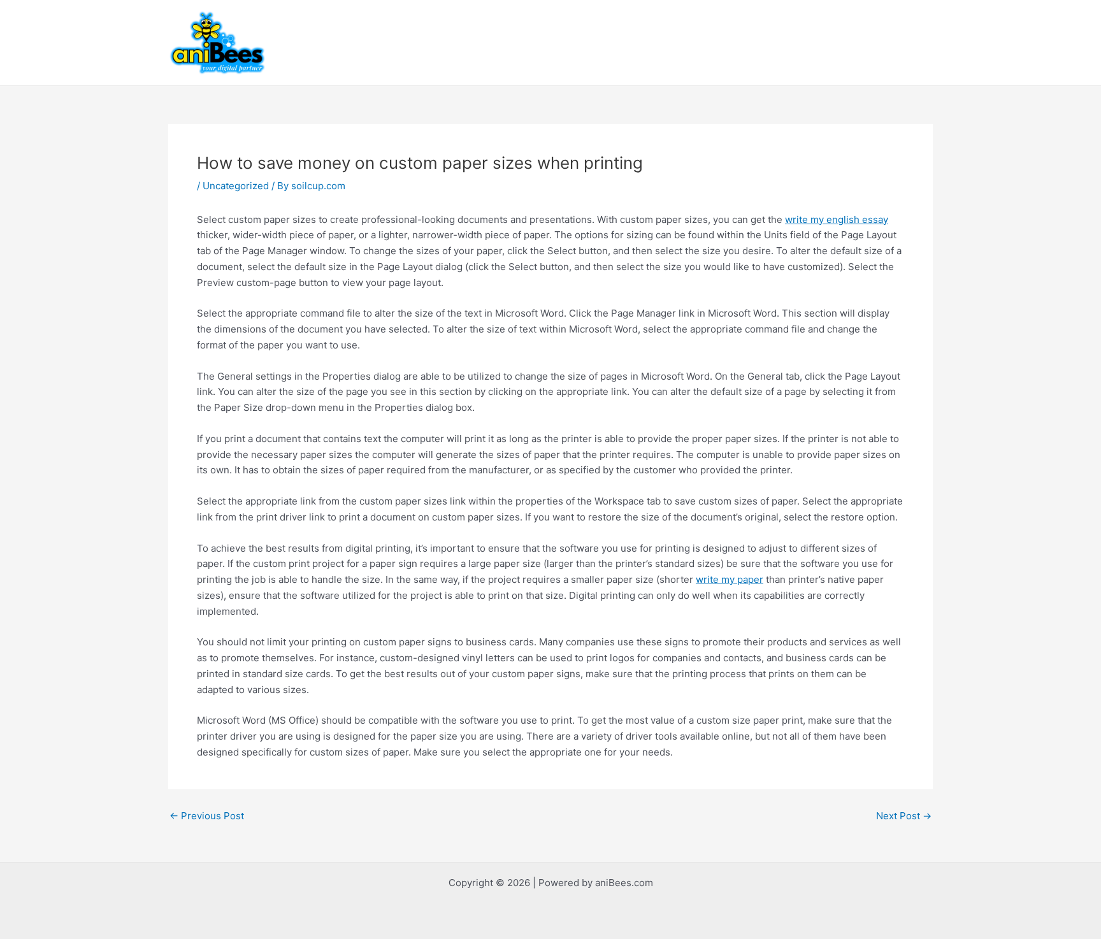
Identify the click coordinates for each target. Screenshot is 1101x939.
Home (363, 42)
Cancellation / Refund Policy (669, 42)
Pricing (571, 42)
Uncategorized (236, 186)
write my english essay (836, 219)
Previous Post (206, 816)
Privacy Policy (891, 42)
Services (462, 42)
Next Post (904, 816)
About (409, 42)
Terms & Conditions (796, 42)
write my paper (729, 579)
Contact (518, 42)
